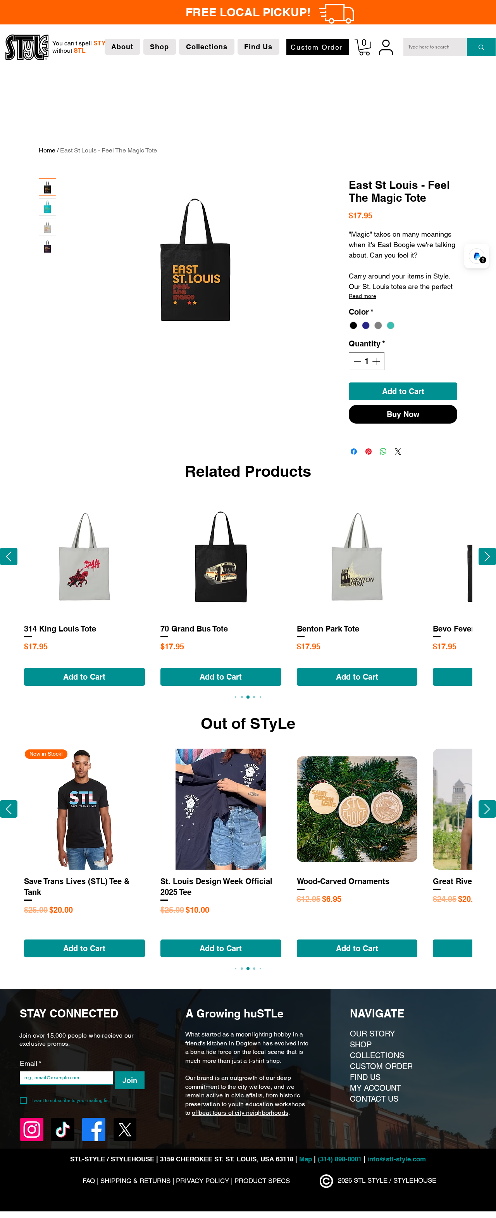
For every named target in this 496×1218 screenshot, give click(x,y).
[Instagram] (31, 1129)
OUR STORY (372, 1033)
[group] (248, 591)
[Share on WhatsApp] (383, 451)
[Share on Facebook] (353, 451)
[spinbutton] (366, 361)
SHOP (361, 1044)
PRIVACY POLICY (202, 1181)
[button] (122, 47)
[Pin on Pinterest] (368, 451)
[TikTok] (62, 1129)
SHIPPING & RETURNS (136, 1181)
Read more (362, 296)
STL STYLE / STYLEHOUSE (395, 1180)
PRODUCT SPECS (262, 1181)
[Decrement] (356, 361)
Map (306, 1159)
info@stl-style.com (396, 1159)
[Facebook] (93, 1129)
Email (30, 1063)
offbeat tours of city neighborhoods (240, 1112)
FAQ (89, 1181)
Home (47, 150)
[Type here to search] (481, 47)
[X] (124, 1129)
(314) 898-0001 (340, 1159)
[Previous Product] (8, 556)
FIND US (365, 1077)
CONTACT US (374, 1099)
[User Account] (386, 47)
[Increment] (376, 361)
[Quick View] (84, 557)
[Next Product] (487, 556)
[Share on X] (398, 451)
